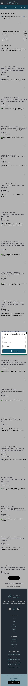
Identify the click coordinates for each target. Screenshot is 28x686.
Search (15, 351)
